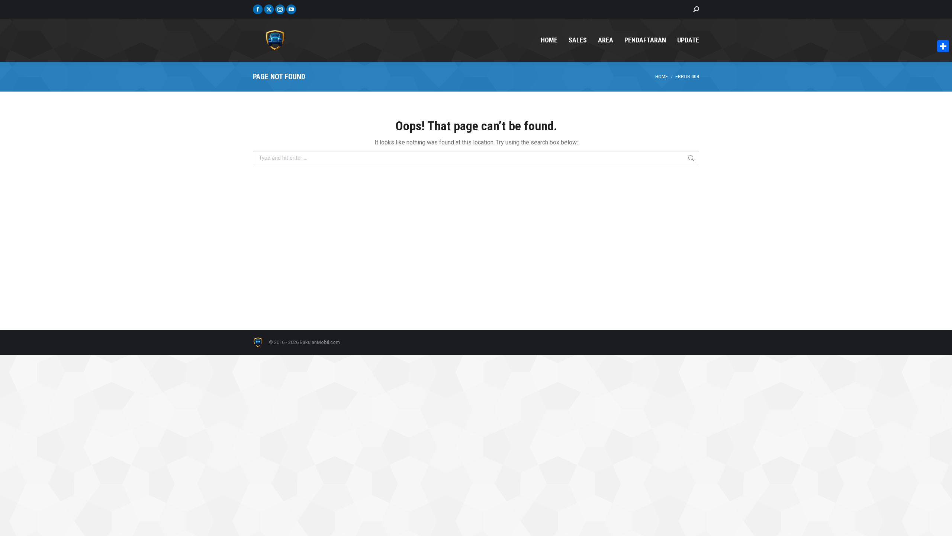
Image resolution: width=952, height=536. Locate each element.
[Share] (943, 46)
